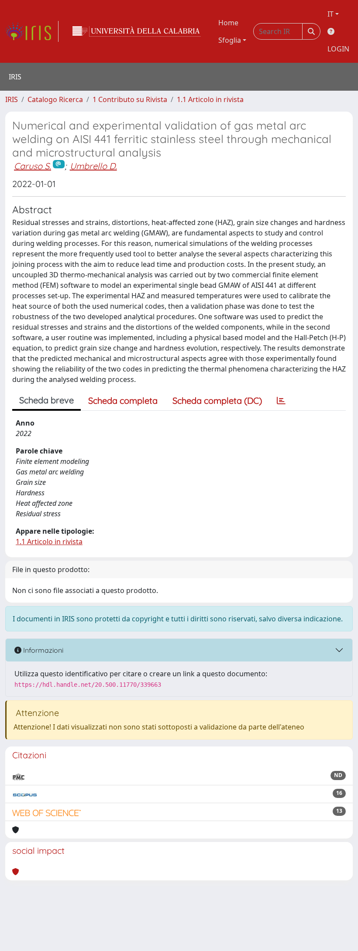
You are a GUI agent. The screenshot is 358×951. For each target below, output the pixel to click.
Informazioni (42, 650)
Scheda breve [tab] (46, 400)
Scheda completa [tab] (123, 400)
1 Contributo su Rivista (130, 99)
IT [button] (330, 14)
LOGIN (338, 49)
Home (228, 22)
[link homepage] (32, 31)
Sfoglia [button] (229, 40)
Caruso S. (32, 165)
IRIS (11, 99)
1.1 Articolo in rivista (210, 99)
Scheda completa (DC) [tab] (217, 400)
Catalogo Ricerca (55, 99)
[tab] (281, 401)
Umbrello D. (93, 165)
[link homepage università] (136, 31)
